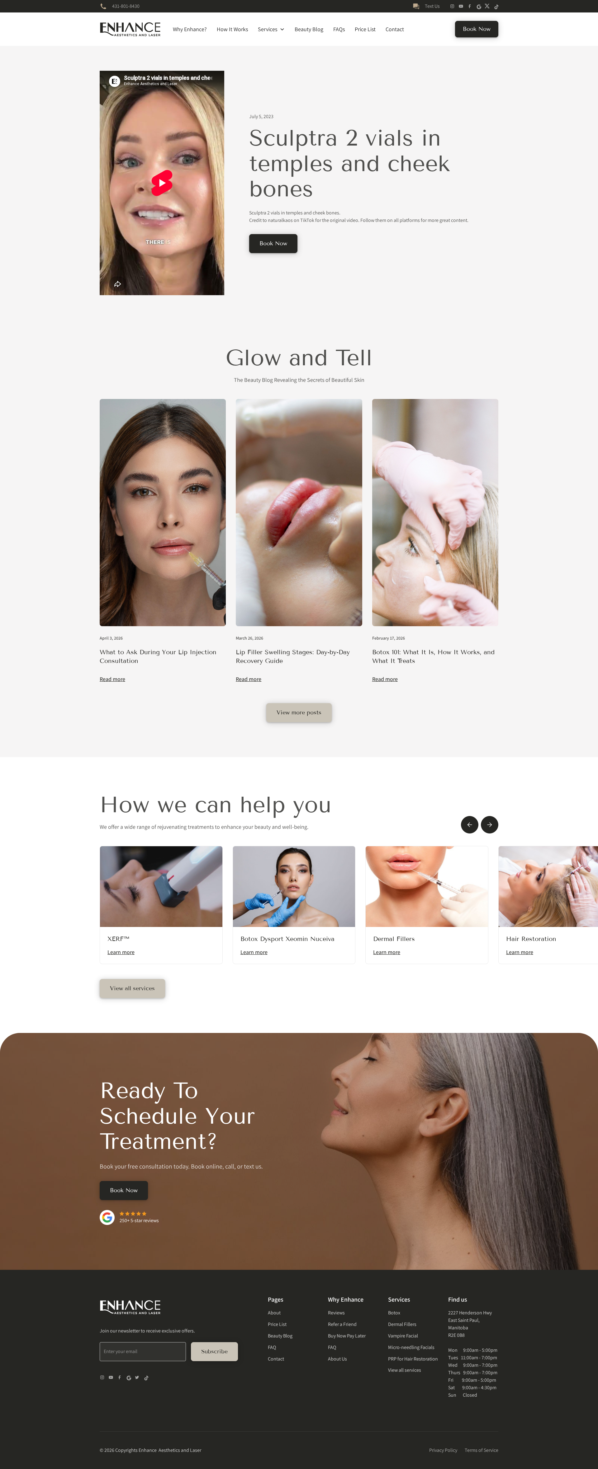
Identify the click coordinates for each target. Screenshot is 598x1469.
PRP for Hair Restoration (413, 1359)
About (274, 1312)
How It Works (232, 29)
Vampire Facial (403, 1335)
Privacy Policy (443, 1450)
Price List (365, 29)
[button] (271, 29)
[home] (130, 29)
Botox (394, 1312)
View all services (132, 988)
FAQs (339, 29)
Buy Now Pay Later (347, 1335)
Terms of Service (481, 1450)
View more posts (299, 712)
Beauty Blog (309, 29)
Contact (395, 29)
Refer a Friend (342, 1324)
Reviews (336, 1312)
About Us (337, 1359)
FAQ (272, 1347)
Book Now (477, 29)
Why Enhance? (190, 29)
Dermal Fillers (402, 1324)
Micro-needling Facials (411, 1347)
